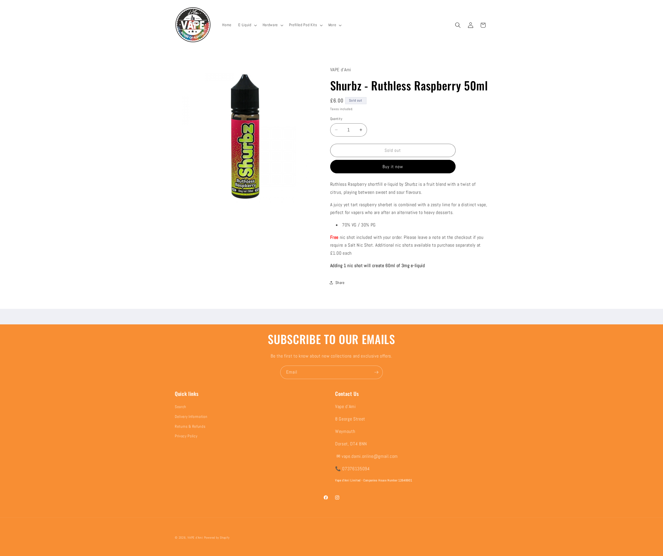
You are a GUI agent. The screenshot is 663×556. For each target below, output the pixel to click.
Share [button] (340, 282)
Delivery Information (191, 416)
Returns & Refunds (190, 426)
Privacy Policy (186, 436)
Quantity (336, 118)
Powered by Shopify (217, 538)
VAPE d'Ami (195, 538)
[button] (247, 25)
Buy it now (393, 166)
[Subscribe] (376, 372)
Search (180, 407)
